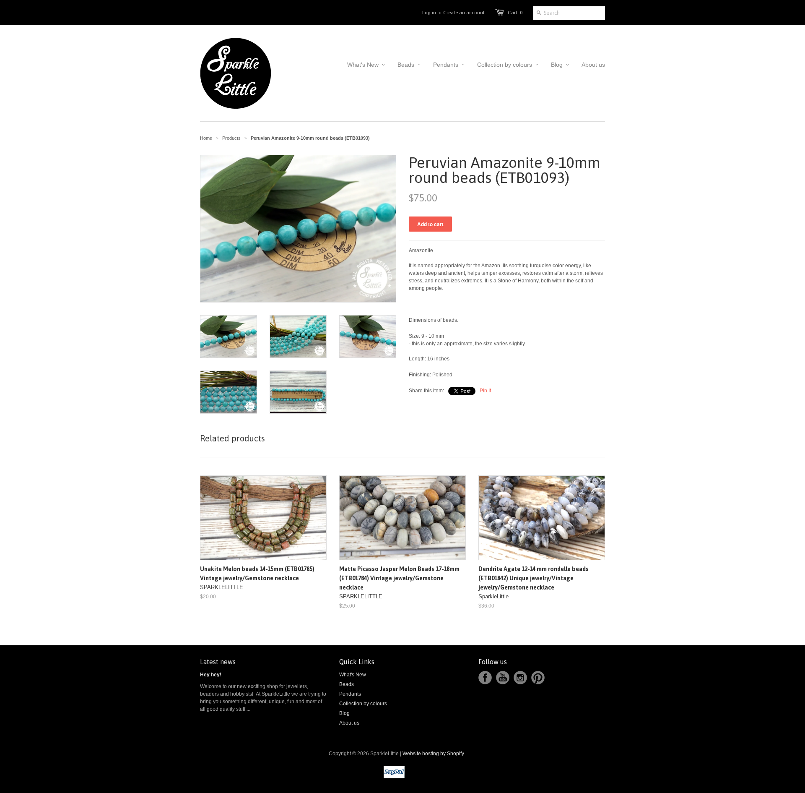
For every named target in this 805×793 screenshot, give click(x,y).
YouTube (502, 677)
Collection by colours (363, 704)
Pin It (485, 391)
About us (349, 723)
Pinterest (538, 677)
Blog (344, 713)
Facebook (485, 677)
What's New (352, 675)
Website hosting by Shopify (433, 753)
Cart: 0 (515, 13)
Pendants (350, 694)
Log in (429, 13)
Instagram (520, 677)
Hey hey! (210, 675)
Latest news (218, 661)
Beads (346, 684)
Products (231, 138)
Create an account (464, 13)
